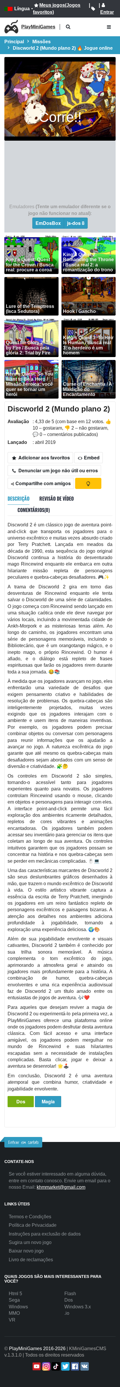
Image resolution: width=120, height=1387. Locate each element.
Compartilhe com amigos (42, 483)
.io (66, 1313)
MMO (14, 1313)
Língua (22, 8)
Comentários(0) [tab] (33, 510)
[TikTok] (55, 1366)
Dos (20, 1101)
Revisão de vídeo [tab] (56, 498)
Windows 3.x (77, 1306)
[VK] (84, 1366)
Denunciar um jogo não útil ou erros (57, 470)
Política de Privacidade (33, 1225)
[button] (68, 27)
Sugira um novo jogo (30, 1242)
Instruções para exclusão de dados (45, 1233)
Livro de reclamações (31, 1259)
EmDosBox (48, 223)
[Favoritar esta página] (93, 9)
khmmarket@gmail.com (61, 1187)
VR (12, 1319)
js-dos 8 (75, 223)
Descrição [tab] (18, 498)
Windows (18, 1306)
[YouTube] (36, 1366)
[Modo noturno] (88, 483)
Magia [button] (48, 1101)
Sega (14, 1300)
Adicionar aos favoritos (43, 457)
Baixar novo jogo (26, 1250)
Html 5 (15, 1293)
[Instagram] (45, 1366)
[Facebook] (74, 1366)
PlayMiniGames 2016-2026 (37, 1348)
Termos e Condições (30, 1216)
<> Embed (88, 457)
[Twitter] (65, 1366)
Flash (70, 1293)
